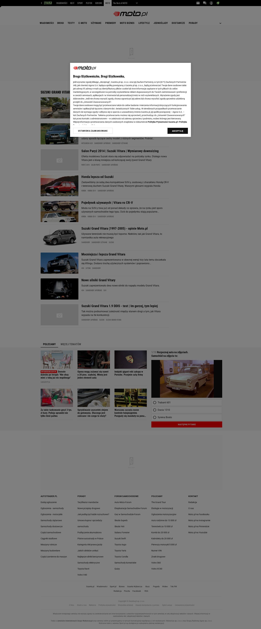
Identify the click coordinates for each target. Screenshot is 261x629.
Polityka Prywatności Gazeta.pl (163, 122)
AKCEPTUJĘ (177, 131)
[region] (130, 100)
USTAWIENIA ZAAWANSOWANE (93, 131)
